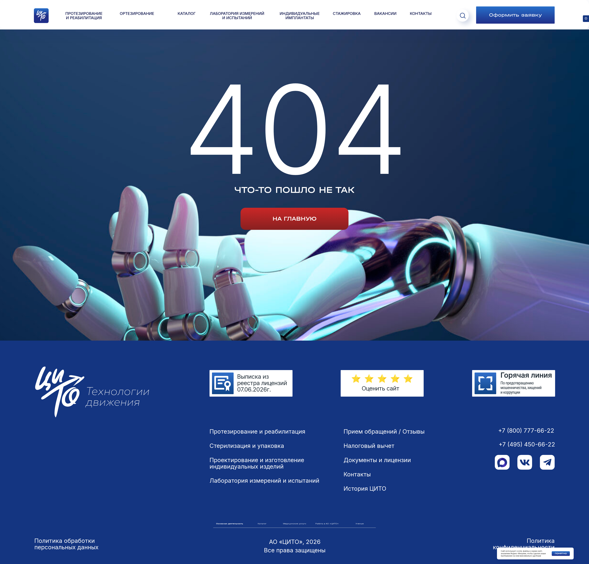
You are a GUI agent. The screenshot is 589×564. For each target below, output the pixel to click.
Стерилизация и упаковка (247, 446)
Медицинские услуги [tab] (294, 524)
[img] (513, 383)
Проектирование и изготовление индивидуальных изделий (257, 463)
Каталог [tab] (262, 524)
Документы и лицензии (377, 460)
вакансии (385, 13)
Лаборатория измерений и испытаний (264, 480)
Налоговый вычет (369, 446)
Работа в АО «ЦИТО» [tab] (327, 524)
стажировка (347, 13)
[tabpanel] (294, 474)
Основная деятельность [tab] (229, 524)
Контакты (357, 474)
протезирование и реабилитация (83, 15)
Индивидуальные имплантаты (300, 15)
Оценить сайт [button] (380, 388)
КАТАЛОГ (187, 13)
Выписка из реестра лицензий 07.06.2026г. (262, 383)
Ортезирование (137, 13)
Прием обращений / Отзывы (384, 431)
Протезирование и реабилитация (257, 431)
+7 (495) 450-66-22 (527, 444)
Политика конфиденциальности (524, 544)
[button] (515, 15)
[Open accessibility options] (586, 18)
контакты (421, 13)
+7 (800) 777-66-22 (526, 430)
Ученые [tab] (360, 524)
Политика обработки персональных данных (66, 544)
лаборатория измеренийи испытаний (237, 15)
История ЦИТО (365, 488)
